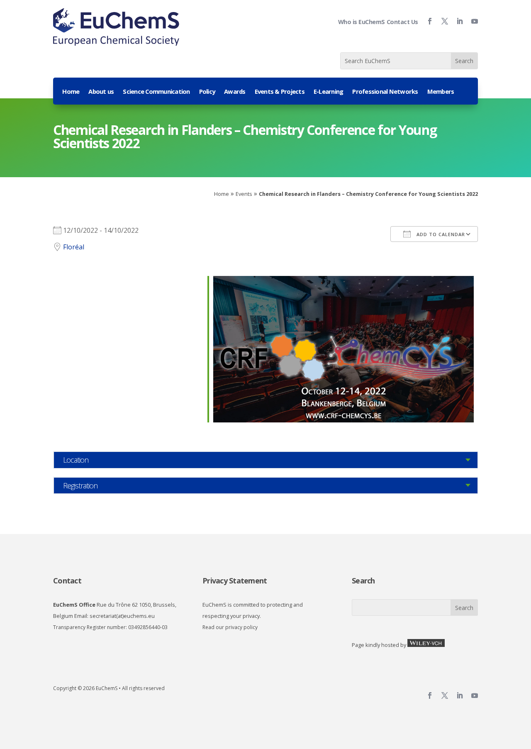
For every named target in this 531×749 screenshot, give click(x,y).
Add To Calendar (440, 234)
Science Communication (156, 91)
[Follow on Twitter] (441, 21)
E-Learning (328, 91)
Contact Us (402, 22)
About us (101, 91)
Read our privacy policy (230, 627)
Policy (207, 91)
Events (244, 194)
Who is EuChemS (361, 22)
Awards (235, 91)
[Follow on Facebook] (426, 21)
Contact (67, 581)
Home (70, 91)
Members (440, 91)
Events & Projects (279, 91)
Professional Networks (385, 91)
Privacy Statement (234, 581)
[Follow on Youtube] (471, 21)
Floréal (73, 246)
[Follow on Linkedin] (456, 21)
